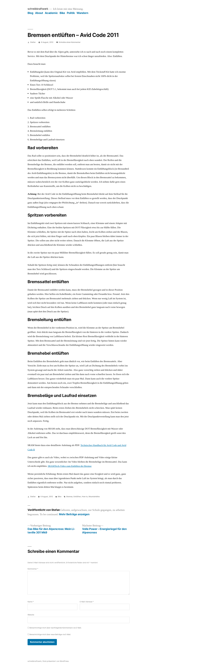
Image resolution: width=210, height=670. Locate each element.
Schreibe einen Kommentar (69, 42)
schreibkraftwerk (38, 8)
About (39, 13)
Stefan (33, 42)
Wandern (82, 13)
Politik (71, 13)
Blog (30, 13)
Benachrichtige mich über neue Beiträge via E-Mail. (50, 634)
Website (31, 615)
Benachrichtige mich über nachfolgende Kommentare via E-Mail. (55, 628)
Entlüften (77, 497)
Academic (51, 13)
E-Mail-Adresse (87, 602)
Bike (62, 13)
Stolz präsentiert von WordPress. (55, 661)
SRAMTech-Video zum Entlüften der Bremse (70, 466)
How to (85, 497)
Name (31, 602)
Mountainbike (94, 497)
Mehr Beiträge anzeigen (74, 514)
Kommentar (33, 569)
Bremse (69, 497)
